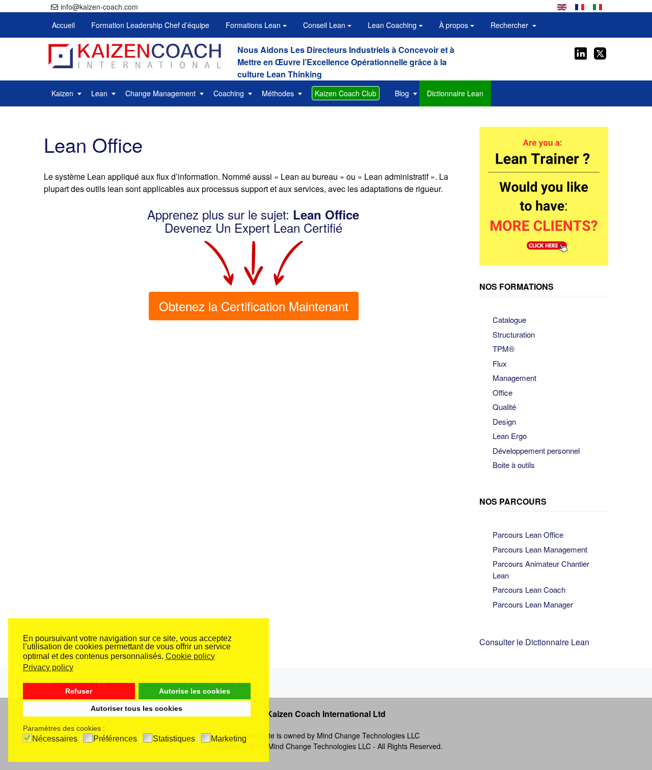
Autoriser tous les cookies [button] (136, 708)
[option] (562, 6)
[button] (256, 25)
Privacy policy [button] (48, 667)
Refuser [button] (78, 691)
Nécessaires (54, 739)
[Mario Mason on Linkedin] (580, 52)
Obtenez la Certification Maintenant (253, 306)
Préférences (115, 739)
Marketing (229, 739)
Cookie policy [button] (190, 656)
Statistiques (174, 739)
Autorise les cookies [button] (194, 691)
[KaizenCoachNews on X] (599, 52)
